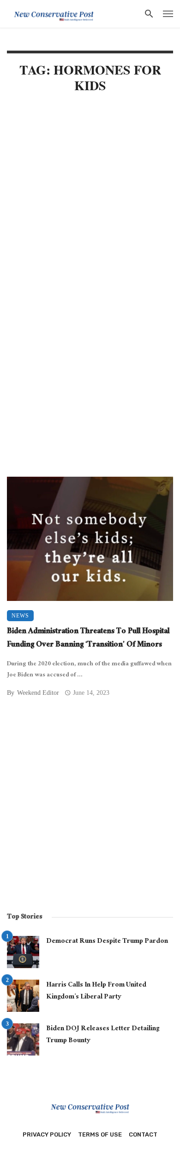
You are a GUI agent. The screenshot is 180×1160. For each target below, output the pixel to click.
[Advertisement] (90, 200)
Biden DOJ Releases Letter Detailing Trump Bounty (102, 1035)
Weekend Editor (38, 692)
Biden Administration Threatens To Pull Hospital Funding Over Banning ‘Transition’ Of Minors (88, 639)
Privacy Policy (47, 1134)
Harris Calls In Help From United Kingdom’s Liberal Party (96, 991)
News (20, 615)
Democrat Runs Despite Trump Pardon (107, 942)
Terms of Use (100, 1134)
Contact (143, 1134)
